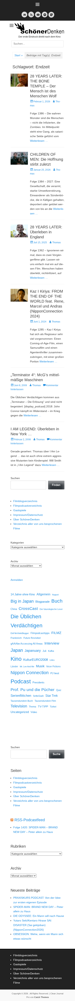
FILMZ (56, 633)
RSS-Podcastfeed (29, 820)
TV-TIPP (43, 706)
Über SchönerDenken (26, 519)
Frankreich (16, 638)
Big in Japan (22, 601)
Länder (14, 666)
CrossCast (28, 608)
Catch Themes (41, 997)
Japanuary (33, 651)
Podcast (21, 681)
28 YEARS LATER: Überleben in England (46, 232)
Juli (44, 651)
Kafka (51, 651)
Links (52, 660)
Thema (32, 706)
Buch (56, 601)
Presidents (38, 682)
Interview (51, 643)
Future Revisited (32, 638)
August (55, 594)
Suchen (15, 478)
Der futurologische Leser (51, 609)
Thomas (56, 242)
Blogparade (42, 601)
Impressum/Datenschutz (28, 514)
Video (34, 712)
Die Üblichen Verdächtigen (26, 621)
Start (18, 55)
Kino (16, 659)
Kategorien (17, 542)
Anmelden (17, 579)
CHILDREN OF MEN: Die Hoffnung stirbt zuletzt (46, 159)
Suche (56, 753)
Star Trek (51, 695)
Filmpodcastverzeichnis (27, 505)
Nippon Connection (30, 672)
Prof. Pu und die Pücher (32, 689)
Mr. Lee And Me (27, 666)
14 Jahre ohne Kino (23, 594)
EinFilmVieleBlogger (20, 633)
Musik (40, 666)
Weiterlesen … (39, 140)
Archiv (14, 561)
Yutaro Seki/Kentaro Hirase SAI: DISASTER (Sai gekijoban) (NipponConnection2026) (32, 925)
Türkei (53, 706)
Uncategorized (20, 712)
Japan (17, 650)
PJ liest (54, 673)
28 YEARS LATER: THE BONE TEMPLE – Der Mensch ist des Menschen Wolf (46, 86)
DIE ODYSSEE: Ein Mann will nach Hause (38, 915)
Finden (56, 484)
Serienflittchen (21, 695)
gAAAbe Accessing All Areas (27, 643)
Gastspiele (19, 510)
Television (19, 706)
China (14, 609)
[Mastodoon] (51, 16)
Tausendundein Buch (22, 701)
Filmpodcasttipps (40, 633)
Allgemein (43, 594)
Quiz (58, 690)
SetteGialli (38, 696)
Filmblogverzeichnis (25, 501)
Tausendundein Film (45, 701)
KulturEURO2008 (35, 660)
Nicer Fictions (53, 666)
